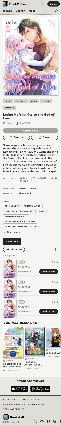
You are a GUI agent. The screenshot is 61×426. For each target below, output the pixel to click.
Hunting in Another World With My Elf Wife (33, 363)
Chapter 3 (24, 306)
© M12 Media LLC (11, 422)
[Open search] (56, 11)
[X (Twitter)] (35, 421)
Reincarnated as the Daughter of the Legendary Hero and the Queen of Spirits (12, 365)
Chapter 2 (24, 286)
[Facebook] (48, 421)
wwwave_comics (28, 188)
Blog (6, 399)
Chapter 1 (24, 266)
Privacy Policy (37, 404)
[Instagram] (55, 421)
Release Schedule (14, 404)
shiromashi (25, 193)
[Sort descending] (54, 249)
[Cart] (43, 4)
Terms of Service (13, 409)
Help (25, 399)
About (16, 399)
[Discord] (42, 421)
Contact (36, 399)
